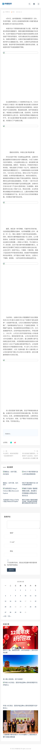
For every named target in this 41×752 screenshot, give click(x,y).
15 (15, 601)
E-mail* (12, 542)
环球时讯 (7, 433)
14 (10, 601)
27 (5, 612)
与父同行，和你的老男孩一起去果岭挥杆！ (10, 455)
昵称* (12, 533)
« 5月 (4, 616)
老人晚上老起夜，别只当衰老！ (13, 679)
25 (30, 606)
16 (20, 601)
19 (35, 601)
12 (35, 595)
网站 (11, 551)
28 (10, 612)
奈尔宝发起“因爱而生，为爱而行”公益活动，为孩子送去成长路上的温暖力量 (30, 456)
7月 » (9, 616)
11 (30, 595)
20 (5, 606)
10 (25, 595)
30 (20, 612)
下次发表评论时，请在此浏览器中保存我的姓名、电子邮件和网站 (20, 564)
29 (15, 612)
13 (5, 601)
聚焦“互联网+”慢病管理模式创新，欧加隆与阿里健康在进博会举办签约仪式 (29, 501)
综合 (13, 12)
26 (35, 606)
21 (10, 606)
